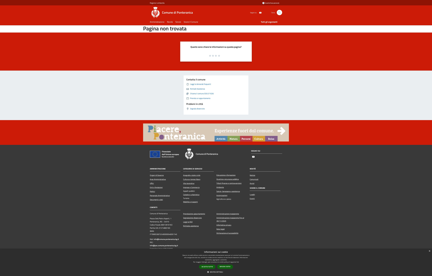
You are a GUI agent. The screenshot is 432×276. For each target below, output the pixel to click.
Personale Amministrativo (160, 195)
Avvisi (252, 183)
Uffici (152, 183)
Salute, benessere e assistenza (228, 191)
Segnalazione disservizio (192, 217)
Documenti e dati (156, 199)
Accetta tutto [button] (207, 267)
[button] (216, 272)
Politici (152, 191)
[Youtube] (259, 12)
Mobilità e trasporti (190, 201)
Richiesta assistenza (191, 226)
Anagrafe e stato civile (191, 175)
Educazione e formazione (225, 175)
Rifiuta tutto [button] (225, 267)
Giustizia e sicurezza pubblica (227, 179)
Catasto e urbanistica (191, 194)
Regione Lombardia (157, 3)
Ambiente (220, 187)
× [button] (429, 251)
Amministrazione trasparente (227, 213)
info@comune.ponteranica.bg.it (166, 239)
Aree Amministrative (158, 179)
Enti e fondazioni (156, 187)
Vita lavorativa (188, 183)
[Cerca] (279, 12)
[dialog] (216, 262)
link (237, 262)
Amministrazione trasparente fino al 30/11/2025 (230, 219)
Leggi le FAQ (188, 222)
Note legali (220, 229)
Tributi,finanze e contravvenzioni (229, 183)
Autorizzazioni (221, 195)
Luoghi (252, 194)
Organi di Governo (157, 175)
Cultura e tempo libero (191, 179)
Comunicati (254, 179)
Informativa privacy (223, 225)
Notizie (252, 175)
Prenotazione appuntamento (194, 213)
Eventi (252, 198)
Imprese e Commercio (191, 187)
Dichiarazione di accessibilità (227, 233)
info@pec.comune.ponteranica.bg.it (164, 245)
